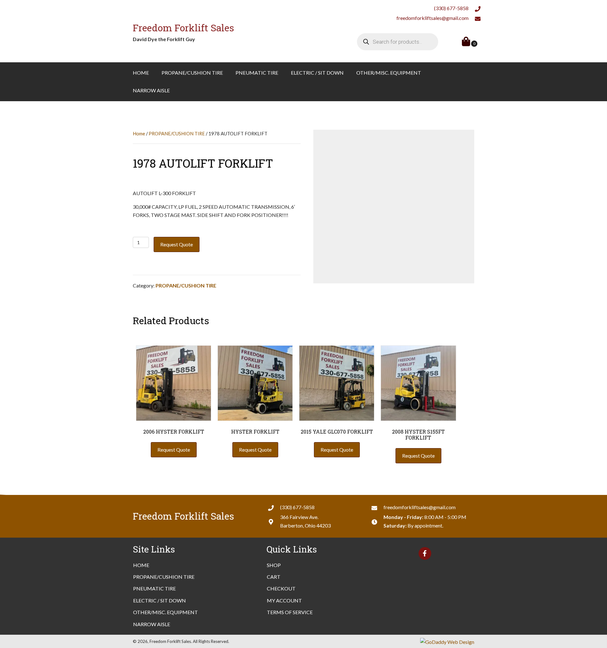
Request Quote (176, 244)
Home (139, 133)
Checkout (281, 588)
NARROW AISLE (151, 624)
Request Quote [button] (173, 450)
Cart (273, 577)
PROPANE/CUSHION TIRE (177, 133)
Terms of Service (290, 612)
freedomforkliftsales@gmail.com (432, 18)
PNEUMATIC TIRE (154, 588)
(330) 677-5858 (451, 8)
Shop (274, 565)
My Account (284, 600)
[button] (425, 553)
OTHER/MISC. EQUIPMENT (165, 612)
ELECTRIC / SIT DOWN (159, 600)
